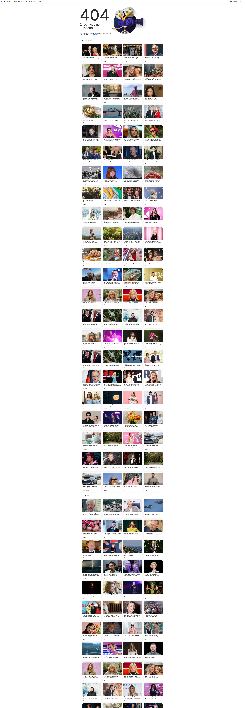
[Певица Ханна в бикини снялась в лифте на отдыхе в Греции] (91, 523)
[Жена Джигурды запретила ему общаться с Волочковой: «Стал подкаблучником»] (132, 73)
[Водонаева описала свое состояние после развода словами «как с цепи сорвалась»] (132, 482)
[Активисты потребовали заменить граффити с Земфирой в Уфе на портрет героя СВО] (153, 339)
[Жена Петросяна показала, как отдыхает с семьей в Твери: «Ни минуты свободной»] (153, 134)
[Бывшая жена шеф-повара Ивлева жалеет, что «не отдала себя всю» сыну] (91, 94)
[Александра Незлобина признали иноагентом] (153, 584)
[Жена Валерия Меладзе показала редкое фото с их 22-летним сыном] (153, 114)
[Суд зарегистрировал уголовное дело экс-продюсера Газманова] (112, 604)
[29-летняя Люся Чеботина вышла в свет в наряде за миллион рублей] (112, 134)
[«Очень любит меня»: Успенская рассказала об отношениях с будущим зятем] (153, 380)
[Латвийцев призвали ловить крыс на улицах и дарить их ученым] (112, 53)
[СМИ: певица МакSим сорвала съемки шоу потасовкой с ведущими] (112, 339)
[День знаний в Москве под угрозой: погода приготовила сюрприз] (153, 672)
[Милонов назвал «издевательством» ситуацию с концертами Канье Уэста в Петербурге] (153, 651)
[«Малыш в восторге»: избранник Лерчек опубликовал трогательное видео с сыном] (91, 420)
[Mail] (2, 1)
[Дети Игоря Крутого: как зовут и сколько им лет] (91, 672)
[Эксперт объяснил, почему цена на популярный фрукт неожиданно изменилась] (112, 196)
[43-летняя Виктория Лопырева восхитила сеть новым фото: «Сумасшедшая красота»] (132, 461)
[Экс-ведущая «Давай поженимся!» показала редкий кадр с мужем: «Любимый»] (91, 53)
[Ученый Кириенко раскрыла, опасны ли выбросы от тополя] (112, 441)
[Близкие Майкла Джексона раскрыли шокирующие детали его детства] (153, 523)
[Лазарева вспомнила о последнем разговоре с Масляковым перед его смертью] (91, 604)
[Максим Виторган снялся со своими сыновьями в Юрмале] (132, 318)
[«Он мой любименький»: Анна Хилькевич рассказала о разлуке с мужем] (132, 380)
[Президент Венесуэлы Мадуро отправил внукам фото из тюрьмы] (153, 482)
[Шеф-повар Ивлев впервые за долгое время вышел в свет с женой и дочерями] (132, 584)
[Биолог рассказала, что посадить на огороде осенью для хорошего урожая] (132, 543)
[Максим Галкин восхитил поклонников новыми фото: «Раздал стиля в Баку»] (132, 216)
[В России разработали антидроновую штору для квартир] (132, 604)
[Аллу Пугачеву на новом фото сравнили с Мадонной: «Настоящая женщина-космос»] (112, 298)
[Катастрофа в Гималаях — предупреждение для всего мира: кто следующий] (112, 631)
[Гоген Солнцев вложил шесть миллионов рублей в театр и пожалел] (112, 155)
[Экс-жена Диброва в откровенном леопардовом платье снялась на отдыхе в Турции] (91, 237)
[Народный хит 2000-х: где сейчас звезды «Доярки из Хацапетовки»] (91, 502)
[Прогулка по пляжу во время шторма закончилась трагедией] (91, 692)
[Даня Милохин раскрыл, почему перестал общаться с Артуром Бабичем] (153, 155)
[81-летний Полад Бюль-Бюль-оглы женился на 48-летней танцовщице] (153, 53)
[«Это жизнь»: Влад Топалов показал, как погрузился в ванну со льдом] (112, 277)
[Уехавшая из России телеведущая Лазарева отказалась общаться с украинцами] (91, 216)
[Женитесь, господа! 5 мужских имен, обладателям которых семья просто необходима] (112, 543)
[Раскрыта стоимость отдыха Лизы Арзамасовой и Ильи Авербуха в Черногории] (153, 318)
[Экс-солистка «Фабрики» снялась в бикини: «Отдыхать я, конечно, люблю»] (91, 298)
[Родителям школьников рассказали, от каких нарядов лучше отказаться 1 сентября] (132, 420)
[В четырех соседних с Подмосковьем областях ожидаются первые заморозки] (91, 196)
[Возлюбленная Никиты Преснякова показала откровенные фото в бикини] (91, 277)
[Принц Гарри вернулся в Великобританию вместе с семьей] (153, 359)
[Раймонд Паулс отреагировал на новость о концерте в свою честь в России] (91, 631)
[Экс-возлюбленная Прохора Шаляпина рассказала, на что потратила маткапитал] (132, 651)
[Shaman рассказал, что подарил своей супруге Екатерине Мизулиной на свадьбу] (132, 692)
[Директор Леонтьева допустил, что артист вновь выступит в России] (112, 420)
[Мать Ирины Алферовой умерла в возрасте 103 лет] (132, 563)
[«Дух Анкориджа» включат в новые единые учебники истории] (91, 318)
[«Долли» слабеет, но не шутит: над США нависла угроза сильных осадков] (132, 175)
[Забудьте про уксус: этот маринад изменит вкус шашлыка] (153, 73)
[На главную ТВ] (4, 1)
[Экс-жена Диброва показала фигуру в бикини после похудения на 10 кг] (132, 339)
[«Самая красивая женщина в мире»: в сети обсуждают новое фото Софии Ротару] (132, 257)
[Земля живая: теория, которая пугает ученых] (112, 584)
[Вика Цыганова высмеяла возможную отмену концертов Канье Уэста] (153, 196)
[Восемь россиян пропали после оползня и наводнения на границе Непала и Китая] (132, 237)
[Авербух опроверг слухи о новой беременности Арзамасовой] (153, 400)
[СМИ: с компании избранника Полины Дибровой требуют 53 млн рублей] (153, 257)
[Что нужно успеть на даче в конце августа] (112, 257)
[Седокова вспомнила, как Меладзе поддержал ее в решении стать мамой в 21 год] (112, 523)
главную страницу (93, 34)
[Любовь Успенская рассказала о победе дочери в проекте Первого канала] (91, 400)
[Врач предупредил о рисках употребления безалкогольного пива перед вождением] (91, 257)
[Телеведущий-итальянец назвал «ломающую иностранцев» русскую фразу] (112, 502)
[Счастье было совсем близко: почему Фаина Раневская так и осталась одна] (153, 604)
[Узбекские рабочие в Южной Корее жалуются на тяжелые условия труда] (91, 175)
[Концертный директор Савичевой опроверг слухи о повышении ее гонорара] (112, 175)
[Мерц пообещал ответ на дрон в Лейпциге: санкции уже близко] (91, 380)
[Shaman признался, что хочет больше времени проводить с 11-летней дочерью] (132, 631)
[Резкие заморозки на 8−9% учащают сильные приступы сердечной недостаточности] (112, 318)
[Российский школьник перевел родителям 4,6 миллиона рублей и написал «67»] (112, 94)
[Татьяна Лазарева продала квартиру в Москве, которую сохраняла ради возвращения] (153, 692)
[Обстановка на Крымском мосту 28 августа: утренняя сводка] (112, 114)
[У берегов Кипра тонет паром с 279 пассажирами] (132, 672)
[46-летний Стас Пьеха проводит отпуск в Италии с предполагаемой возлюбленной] (153, 277)
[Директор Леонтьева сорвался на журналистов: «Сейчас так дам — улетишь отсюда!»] (153, 563)
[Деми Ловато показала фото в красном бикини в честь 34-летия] (91, 563)
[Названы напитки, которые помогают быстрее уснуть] (91, 441)
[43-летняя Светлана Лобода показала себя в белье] (132, 134)
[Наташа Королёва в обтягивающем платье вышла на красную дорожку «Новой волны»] (91, 73)
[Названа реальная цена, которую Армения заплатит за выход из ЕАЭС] (112, 482)
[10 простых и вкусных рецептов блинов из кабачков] (91, 114)
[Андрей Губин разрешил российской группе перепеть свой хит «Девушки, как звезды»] (91, 461)
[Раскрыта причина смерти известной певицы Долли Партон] (112, 380)
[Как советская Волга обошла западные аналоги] (153, 543)
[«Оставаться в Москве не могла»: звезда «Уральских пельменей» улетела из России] (112, 672)
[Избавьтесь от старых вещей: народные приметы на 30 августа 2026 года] (132, 53)
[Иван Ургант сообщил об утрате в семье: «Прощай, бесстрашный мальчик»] (112, 651)
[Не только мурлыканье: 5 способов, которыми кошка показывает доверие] (132, 400)
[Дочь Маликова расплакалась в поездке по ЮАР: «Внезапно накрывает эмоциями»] (112, 216)
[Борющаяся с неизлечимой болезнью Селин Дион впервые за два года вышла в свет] (153, 502)
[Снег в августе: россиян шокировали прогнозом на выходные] (132, 114)
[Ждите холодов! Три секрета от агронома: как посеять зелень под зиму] (112, 237)
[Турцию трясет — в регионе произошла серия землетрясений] (132, 359)
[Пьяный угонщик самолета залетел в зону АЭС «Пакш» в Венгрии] (153, 631)
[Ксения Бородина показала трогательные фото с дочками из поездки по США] (132, 502)
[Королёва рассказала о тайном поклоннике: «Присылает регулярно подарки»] (153, 216)
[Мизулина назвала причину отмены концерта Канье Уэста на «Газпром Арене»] (153, 237)
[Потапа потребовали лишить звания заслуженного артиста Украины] (91, 155)
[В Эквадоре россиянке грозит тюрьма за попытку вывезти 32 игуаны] (132, 277)
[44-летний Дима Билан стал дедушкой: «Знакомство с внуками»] (112, 692)
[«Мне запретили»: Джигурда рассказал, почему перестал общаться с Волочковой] (153, 298)
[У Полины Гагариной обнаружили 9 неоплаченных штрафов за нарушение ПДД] (112, 563)
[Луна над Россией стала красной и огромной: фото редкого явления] (112, 400)
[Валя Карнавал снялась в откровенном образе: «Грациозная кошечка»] (132, 441)
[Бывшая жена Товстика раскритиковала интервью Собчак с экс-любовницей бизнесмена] (153, 94)
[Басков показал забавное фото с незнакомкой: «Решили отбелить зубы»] (112, 461)
